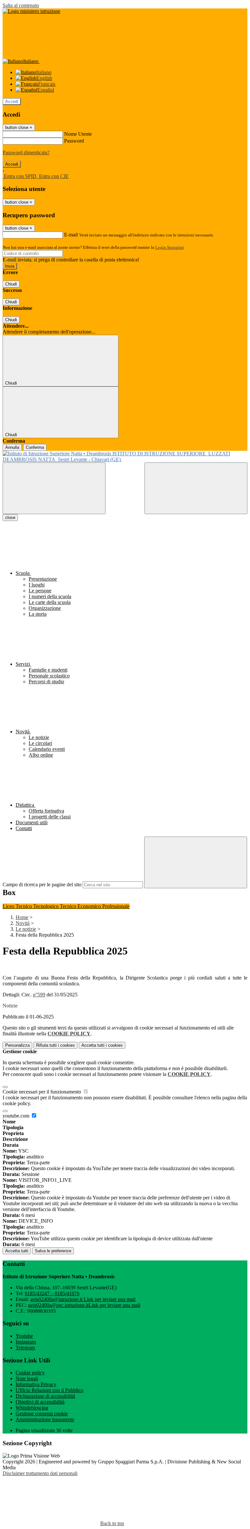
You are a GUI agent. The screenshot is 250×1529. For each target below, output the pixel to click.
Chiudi (11, 284)
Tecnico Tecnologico (38, 906)
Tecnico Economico (81, 906)
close (10, 517)
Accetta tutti (102, 1045)
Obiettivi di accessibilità (40, 1402)
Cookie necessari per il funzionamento (42, 1091)
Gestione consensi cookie (42, 1413)
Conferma (35, 447)
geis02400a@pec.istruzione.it (84, 1305)
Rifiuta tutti (55, 1045)
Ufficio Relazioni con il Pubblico (49, 1390)
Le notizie (26, 929)
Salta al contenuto (21, 5)
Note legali (27, 1378)
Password (74, 141)
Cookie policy (30, 1372)
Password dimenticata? (26, 152)
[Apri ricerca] (196, 488)
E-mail (71, 234)
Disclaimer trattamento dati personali (40, 1473)
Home (22, 917)
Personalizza (17, 1045)
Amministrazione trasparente (45, 1419)
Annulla (12, 447)
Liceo (9, 906)
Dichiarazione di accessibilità (45, 1396)
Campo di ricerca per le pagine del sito (42, 884)
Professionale (116, 906)
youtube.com (17, 1115)
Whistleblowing (32, 1407)
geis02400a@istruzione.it (82, 1299)
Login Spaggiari (169, 247)
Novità (23, 923)
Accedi (11, 101)
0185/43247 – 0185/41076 (52, 1293)
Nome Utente (78, 134)
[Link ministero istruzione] (31, 11)
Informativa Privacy (36, 1384)
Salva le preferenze (53, 1250)
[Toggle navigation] (54, 488)
